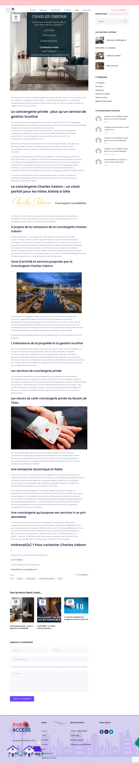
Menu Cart (87, 10)
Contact (67, 10)
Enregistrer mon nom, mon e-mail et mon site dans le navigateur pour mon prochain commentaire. (50, 667)
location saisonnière (47, 578)
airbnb (19, 578)
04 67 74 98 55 (17, 560)
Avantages (75, 735)
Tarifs (44, 735)
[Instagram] (106, 732)
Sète (60, 578)
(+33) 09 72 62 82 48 (26, 3)
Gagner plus (99, 90)
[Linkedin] (111, 732)
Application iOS (47, 753)
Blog (77, 10)
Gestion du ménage (102, 94)
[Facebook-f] (102, 732)
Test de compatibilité (118, 10)
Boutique (43, 10)
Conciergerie (100, 83)
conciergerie (31, 578)
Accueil (33, 10)
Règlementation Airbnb (103, 101)
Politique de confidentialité (81, 744)
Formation (99, 86)
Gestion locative (101, 97)
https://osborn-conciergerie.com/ (24, 569)
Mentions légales (77, 740)
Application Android (49, 758)
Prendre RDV (55, 10)
